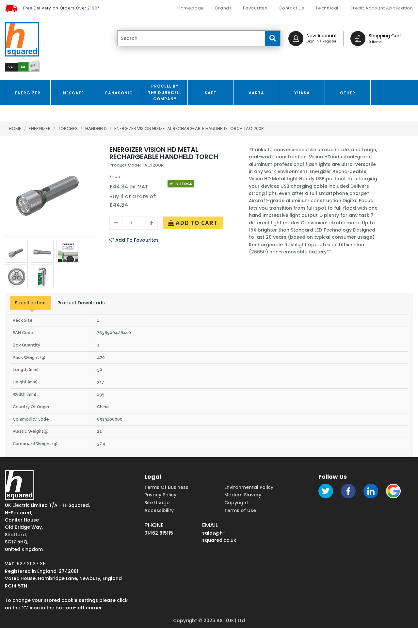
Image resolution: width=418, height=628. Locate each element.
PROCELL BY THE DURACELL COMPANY (165, 92)
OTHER (347, 93)
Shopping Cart (385, 35)
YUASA (302, 93)
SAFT (211, 93)
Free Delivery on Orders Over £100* (61, 8)
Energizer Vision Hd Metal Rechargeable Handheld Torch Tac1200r (189, 128)
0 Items (375, 42)
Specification (30, 302)
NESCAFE (73, 93)
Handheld (96, 128)
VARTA (256, 93)
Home (15, 128)
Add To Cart (195, 223)
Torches (68, 128)
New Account (322, 35)
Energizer (40, 128)
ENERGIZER (27, 93)
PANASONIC (119, 93)
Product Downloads (81, 302)
